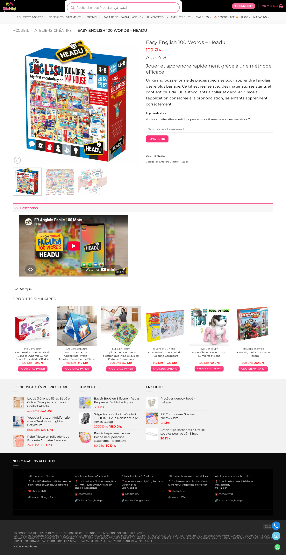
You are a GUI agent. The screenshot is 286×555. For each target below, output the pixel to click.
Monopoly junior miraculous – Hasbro (253, 354)
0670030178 (39, 490)
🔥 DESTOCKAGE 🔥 (226, 17)
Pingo (191, 538)
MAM (214, 538)
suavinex (179, 538)
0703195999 (132, 494)
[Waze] (276, 536)
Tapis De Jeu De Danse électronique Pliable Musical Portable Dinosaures (121, 356)
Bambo (197, 535)
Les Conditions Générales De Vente (36, 533)
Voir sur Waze (179, 497)
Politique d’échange (130, 533)
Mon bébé (153, 538)
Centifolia (262, 535)
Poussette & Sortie (30, 17)
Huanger (139, 538)
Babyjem (33, 538)
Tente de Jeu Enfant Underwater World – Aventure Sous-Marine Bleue (77, 356)
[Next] (132, 101)
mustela (225, 538)
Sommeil (92, 17)
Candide (253, 538)
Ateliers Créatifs (53, 30)
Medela (166, 538)
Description (29, 208)
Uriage (18, 541)
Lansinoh (237, 535)
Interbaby (67, 538)
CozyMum (222, 535)
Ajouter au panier (33, 369)
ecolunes (203, 538)
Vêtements (73, 17)
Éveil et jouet (180, 17)
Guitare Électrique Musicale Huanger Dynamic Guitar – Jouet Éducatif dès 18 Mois (32, 356)
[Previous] (20, 101)
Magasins (260, 17)
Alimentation (156, 17)
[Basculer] (16, 208)
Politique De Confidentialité (81, 533)
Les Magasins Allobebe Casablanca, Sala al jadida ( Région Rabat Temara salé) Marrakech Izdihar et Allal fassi (90, 535)
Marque (26, 289)
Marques (202, 17)
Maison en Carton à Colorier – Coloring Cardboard (165, 354)
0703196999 (85, 494)
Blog (244, 17)
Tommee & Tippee (120, 538)
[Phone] (276, 526)
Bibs (90, 538)
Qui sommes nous (179, 535)
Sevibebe (266, 538)
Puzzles (184, 161)
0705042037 (225, 494)
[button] (243, 6)
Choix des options (165, 369)
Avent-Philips (50, 538)
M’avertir (157, 139)
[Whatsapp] (277, 547)
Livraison (108, 533)
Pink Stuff (146, 541)
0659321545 (178, 490)
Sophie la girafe (68, 541)
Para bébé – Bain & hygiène (122, 17)
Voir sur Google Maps (44, 497)
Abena (249, 535)
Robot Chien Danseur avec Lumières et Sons (209, 354)
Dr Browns (32, 541)
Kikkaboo (20, 538)
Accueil (21, 30)
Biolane (100, 541)
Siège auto (56, 17)
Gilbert (81, 538)
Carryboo (48, 541)
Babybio (209, 535)
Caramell (87, 541)
